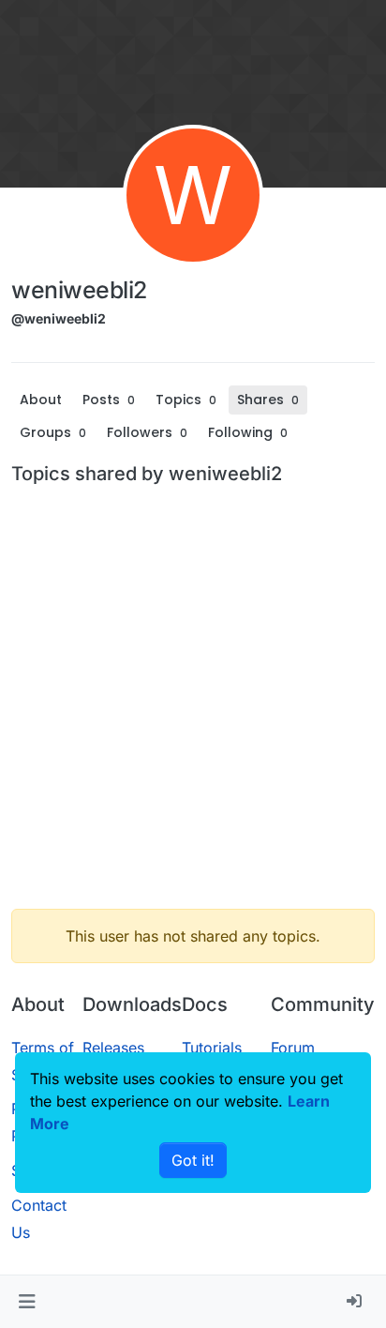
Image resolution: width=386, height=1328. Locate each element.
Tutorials (212, 1047)
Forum (293, 1047)
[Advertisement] (193, 700)
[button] (26, 1301)
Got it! (193, 1160)
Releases (113, 1047)
